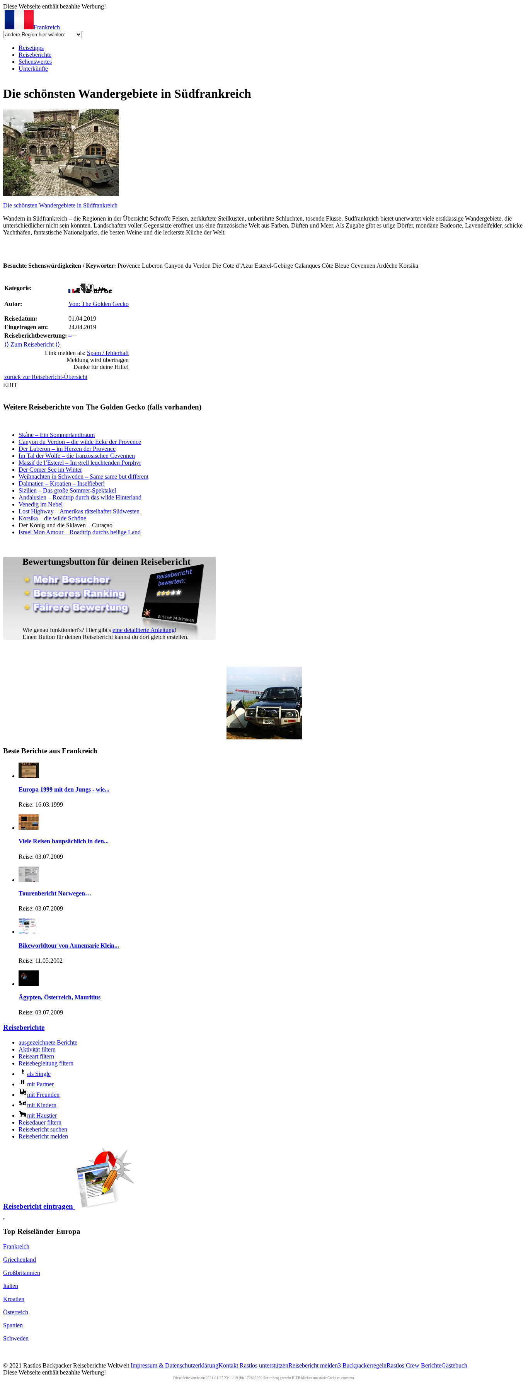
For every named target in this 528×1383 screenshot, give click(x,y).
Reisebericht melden (43, 1136)
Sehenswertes (35, 61)
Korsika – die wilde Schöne (52, 518)
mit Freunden (43, 1094)
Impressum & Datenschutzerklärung (174, 1365)
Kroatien (13, 1299)
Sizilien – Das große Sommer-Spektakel (67, 490)
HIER (296, 1378)
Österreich (15, 1312)
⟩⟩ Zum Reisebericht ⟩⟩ (32, 344)
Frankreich (47, 27)
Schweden (16, 1338)
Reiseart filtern (36, 1056)
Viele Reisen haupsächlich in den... (64, 841)
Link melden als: (87, 353)
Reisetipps (31, 47)
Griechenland (19, 1259)
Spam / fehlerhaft (108, 353)
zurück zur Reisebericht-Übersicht (45, 377)
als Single (39, 1073)
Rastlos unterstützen (264, 1365)
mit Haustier (42, 1115)
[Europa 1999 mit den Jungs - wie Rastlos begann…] (29, 776)
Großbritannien (21, 1272)
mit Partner (40, 1084)
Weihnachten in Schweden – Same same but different (83, 476)
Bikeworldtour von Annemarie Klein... (69, 945)
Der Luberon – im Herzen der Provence (67, 448)
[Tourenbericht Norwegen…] (29, 880)
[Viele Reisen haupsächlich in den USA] (29, 827)
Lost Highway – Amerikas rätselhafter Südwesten (79, 511)
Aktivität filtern (37, 1049)
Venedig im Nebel (41, 504)
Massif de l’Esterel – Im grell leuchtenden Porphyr (80, 462)
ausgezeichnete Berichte (48, 1042)
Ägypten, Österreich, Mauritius (59, 997)
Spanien (13, 1325)
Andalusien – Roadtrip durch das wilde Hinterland (80, 497)
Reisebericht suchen (43, 1129)
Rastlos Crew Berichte (414, 1365)
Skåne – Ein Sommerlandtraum (57, 435)
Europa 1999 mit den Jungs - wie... (64, 789)
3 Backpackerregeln (362, 1365)
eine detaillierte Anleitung (143, 630)
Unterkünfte (33, 68)
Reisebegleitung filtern (46, 1063)
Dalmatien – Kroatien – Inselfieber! (62, 483)
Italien (10, 1286)
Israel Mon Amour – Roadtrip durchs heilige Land (80, 532)
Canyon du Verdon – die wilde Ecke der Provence (80, 441)
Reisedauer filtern (40, 1122)
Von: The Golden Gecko (98, 304)
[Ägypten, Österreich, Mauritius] (29, 983)
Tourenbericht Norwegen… (55, 893)
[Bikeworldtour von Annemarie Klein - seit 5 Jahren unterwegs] (29, 931)
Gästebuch (454, 1365)
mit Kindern (41, 1105)
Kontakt (229, 1365)
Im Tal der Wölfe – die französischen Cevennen (77, 455)
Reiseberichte (35, 54)
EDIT (10, 385)
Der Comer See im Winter (50, 469)
